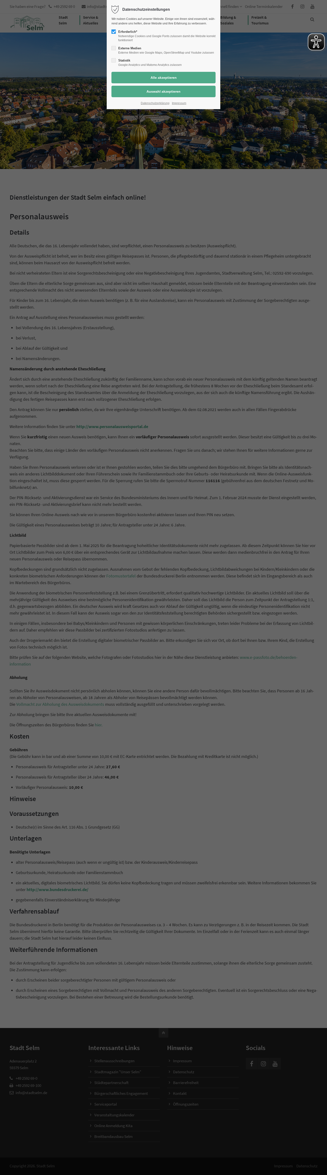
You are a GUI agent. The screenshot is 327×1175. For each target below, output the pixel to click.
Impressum (179, 103)
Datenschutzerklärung (155, 103)
